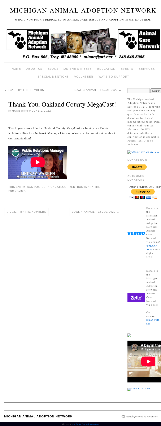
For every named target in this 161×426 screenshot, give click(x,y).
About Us (34, 68)
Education (106, 68)
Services (147, 68)
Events (127, 68)
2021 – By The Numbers (24, 90)
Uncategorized (63, 186)
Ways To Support (114, 76)
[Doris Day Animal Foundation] (143, 151)
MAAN (16, 110)
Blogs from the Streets (70, 68)
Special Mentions (53, 76)
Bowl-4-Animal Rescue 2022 (97, 90)
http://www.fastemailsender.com (85, 424)
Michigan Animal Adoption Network (83, 10)
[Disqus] (62, 272)
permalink (16, 190)
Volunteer (83, 76)
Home (16, 68)
